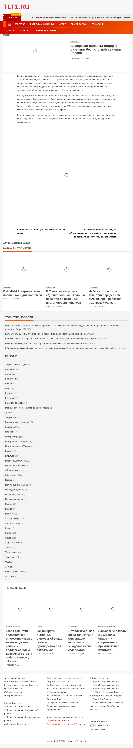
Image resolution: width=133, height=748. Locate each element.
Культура (9, 456)
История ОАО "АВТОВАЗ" (17, 441)
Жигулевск (10, 417)
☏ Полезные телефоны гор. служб (64, 685)
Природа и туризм (14, 489)
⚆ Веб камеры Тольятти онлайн (20, 681)
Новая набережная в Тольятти (108, 702)
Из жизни (10, 432)
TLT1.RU (16, 6)
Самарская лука (13, 518)
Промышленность (14, 499)
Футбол (8, 562)
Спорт (62, 24)
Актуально (10, 374)
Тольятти (75, 59)
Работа (8, 504)
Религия (9, 514)
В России (9, 398)
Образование (11, 470)
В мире (8, 393)
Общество (20, 24)
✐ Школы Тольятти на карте (18, 706)
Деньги (8, 412)
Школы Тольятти (13, 571)
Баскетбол (10, 379)
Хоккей (8, 567)
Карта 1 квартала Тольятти (106, 681)
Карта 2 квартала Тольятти (106, 685)
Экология (9, 576)
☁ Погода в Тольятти (17, 31)
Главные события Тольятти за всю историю (27, 408)
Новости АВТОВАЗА (15, 461)
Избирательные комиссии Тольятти (65, 717)
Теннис (8, 547)
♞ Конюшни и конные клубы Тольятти (66, 688)
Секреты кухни (12, 523)
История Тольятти (13, 695)
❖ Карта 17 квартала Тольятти (108, 692)
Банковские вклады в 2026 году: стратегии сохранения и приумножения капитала (45, 343)
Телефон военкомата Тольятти (62, 702)
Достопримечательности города (106, 695)
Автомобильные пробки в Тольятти (64, 695)
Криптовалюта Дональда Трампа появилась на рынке (41, 231)
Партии (8, 480)
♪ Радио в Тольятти (56, 692)
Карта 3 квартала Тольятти (106, 688)
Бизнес (8, 383)
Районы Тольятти (13, 692)
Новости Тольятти (98, 721)
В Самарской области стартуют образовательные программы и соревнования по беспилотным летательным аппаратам (92, 233)
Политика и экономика (42, 24)
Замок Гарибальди (102, 699)
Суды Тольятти (12, 542)
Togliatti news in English (16, 364)
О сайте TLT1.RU (102, 725)
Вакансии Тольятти (56, 699)
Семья (8, 528)
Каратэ (8, 451)
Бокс (7, 388)
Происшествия (78, 24)
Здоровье (10, 427)
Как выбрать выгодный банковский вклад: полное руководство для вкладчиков (45, 334)
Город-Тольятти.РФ (97, 730)
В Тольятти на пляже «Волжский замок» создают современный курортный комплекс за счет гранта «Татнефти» (61, 348)
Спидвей (9, 533)
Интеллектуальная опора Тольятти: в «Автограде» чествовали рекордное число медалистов (51, 338)
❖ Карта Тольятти (99, 678)
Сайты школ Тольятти (15, 724)
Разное (8, 509)
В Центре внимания (15, 403)
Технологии (98, 24)
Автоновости (11, 369)
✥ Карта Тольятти (13, 688)
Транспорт (10, 557)
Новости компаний (14, 465)
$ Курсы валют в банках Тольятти (21, 685)
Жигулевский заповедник (18, 422)
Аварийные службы (46, 31)
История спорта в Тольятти (18, 446)
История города (13, 436)
